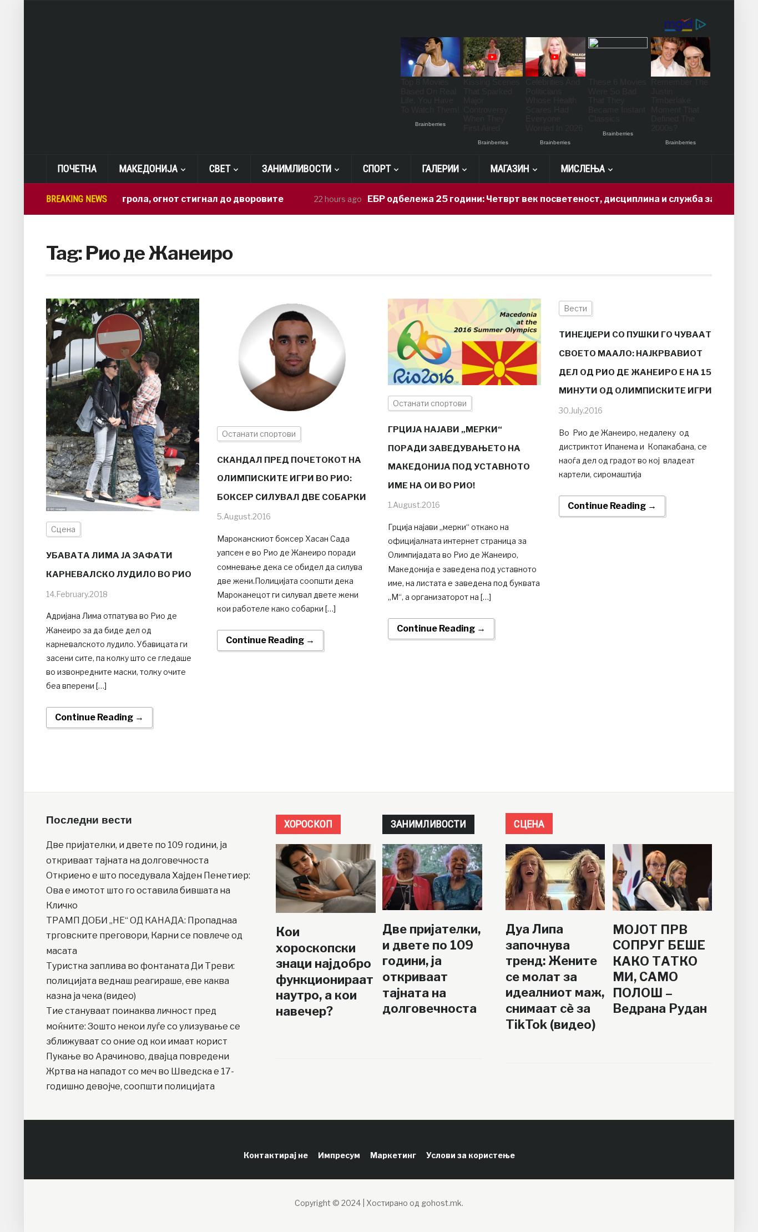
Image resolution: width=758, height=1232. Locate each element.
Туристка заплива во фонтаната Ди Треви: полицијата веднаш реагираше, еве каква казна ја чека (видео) (140, 981)
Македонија (148, 168)
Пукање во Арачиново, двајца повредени (137, 1056)
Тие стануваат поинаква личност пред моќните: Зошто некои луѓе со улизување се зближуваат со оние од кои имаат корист (143, 1026)
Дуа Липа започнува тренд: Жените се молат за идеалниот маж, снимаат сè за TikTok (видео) (555, 977)
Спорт (377, 168)
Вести (575, 308)
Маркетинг (393, 1155)
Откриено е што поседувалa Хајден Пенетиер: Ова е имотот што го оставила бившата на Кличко (148, 890)
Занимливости (296, 168)
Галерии (440, 168)
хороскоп (308, 823)
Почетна (77, 168)
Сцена (63, 529)
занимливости (428, 823)
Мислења (583, 168)
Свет (219, 168)
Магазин (510, 168)
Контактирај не (276, 1155)
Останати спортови (259, 433)
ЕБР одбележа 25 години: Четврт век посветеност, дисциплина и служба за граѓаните (542, 199)
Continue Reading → (99, 717)
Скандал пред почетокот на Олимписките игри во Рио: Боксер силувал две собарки (291, 478)
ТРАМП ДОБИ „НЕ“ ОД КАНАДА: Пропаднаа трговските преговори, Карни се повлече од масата (144, 935)
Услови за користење (470, 1155)
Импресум (339, 1155)
